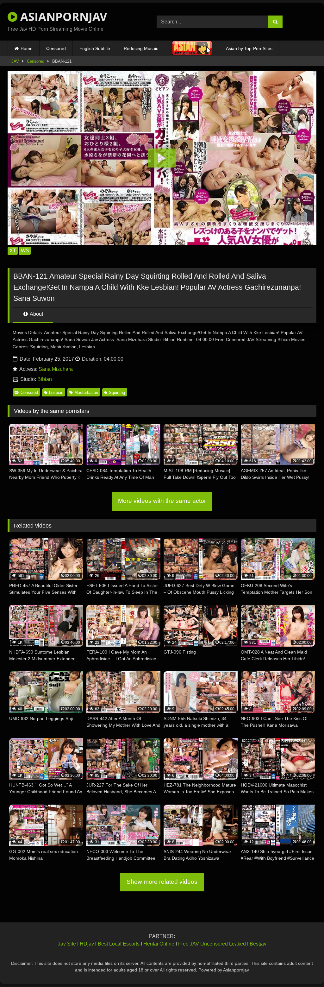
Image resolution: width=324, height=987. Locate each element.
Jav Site (67, 943)
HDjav (87, 943)
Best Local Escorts (119, 943)
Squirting (117, 392)
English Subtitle (94, 48)
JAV (15, 61)
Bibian (44, 379)
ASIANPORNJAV (62, 16)
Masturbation (86, 392)
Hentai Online (158, 943)
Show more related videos (162, 881)
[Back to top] (304, 968)
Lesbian (56, 392)
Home (27, 48)
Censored (56, 48)
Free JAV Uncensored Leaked (212, 943)
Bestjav (258, 943)
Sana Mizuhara (56, 369)
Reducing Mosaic (141, 48)
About (36, 314)
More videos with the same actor (162, 500)
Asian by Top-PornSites (249, 48)
